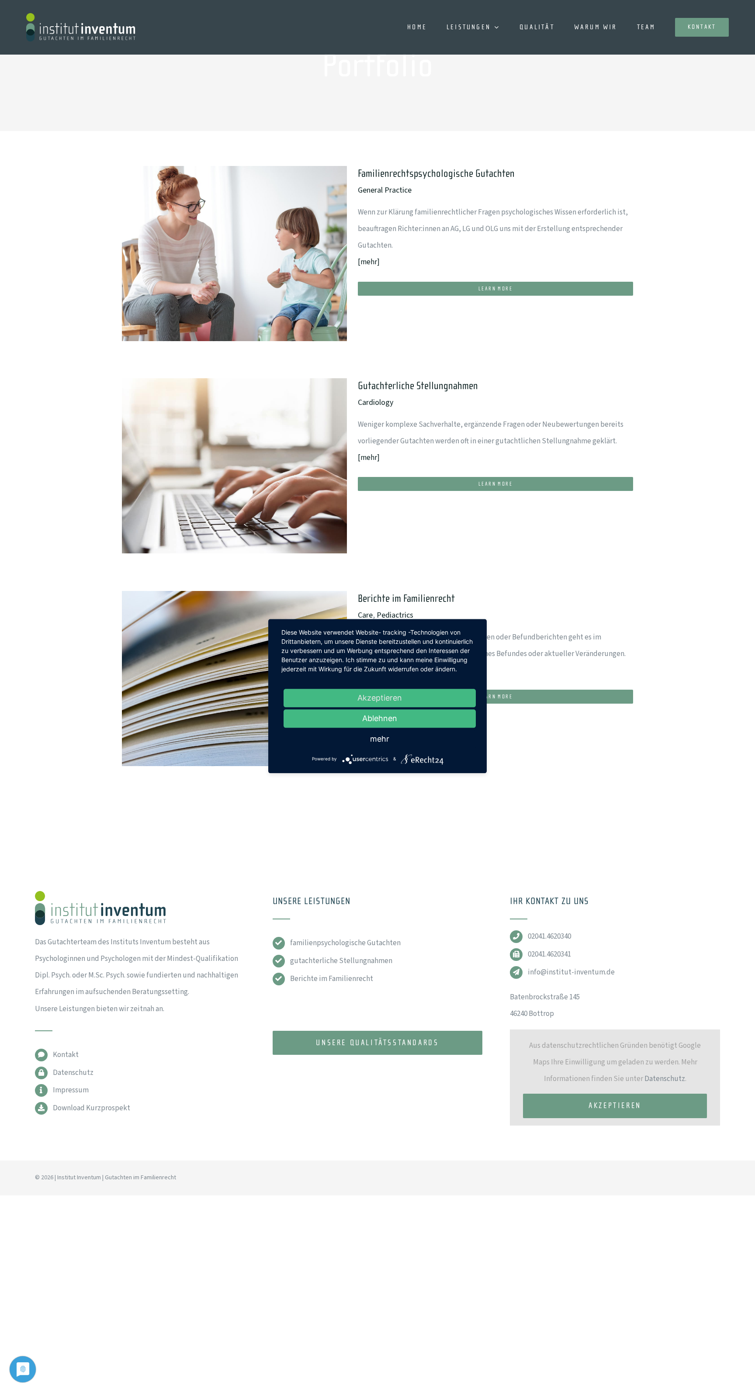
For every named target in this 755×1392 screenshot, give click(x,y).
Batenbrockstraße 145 (545, 997)
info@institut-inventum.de (571, 972)
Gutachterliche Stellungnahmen (418, 386)
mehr (379, 738)
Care (365, 615)
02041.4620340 (549, 936)
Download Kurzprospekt (91, 1108)
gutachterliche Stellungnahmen (341, 961)
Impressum (71, 1090)
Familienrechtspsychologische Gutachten (436, 174)
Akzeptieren (615, 1105)
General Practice (385, 190)
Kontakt (66, 1055)
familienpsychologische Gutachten (345, 943)
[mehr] (369, 262)
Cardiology (375, 402)
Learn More (495, 289)
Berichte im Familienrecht (406, 598)
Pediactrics (395, 615)
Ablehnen (379, 718)
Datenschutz (73, 1072)
